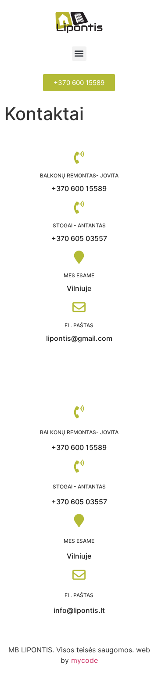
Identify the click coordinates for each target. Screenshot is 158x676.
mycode (84, 660)
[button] (79, 53)
